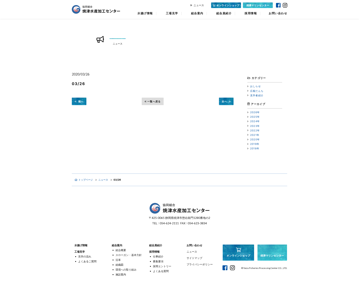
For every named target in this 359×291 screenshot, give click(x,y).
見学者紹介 (257, 95)
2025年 (255, 116)
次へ (224, 101)
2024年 (255, 121)
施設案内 (121, 274)
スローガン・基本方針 (129, 255)
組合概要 (121, 250)
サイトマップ (194, 258)
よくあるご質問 (87, 261)
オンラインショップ (228, 5)
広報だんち (257, 90)
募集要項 (158, 261)
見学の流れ (84, 256)
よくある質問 (161, 271)
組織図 (119, 264)
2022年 (255, 130)
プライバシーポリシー (200, 264)
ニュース (199, 5)
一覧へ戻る (154, 101)
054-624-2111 (169, 223)
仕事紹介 (158, 256)
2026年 (255, 112)
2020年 (255, 139)
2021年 (255, 134)
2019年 (255, 143)
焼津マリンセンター (257, 5)
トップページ (85, 179)
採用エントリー (162, 266)
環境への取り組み (126, 269)
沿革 (118, 259)
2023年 (255, 125)
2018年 (255, 148)
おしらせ (255, 86)
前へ (81, 101)
